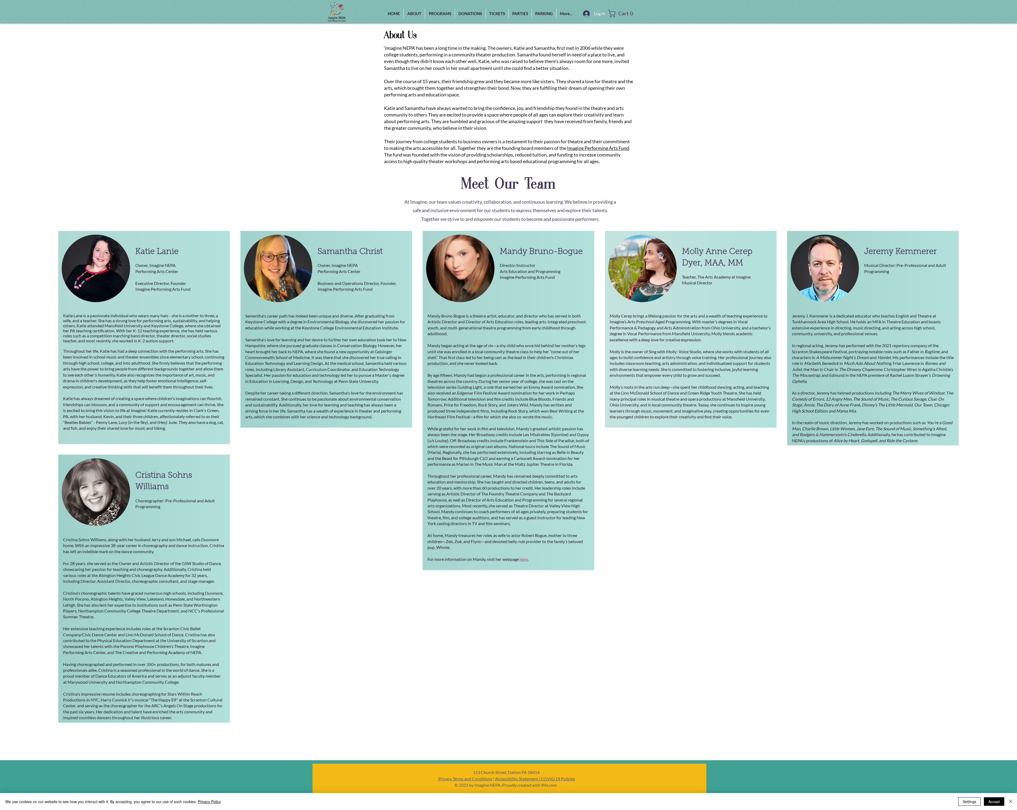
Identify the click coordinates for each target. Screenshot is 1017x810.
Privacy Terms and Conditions (465, 778)
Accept (994, 801)
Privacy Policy (209, 801)
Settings (969, 801)
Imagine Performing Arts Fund (598, 148)
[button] (440, 13)
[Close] (1010, 801)
